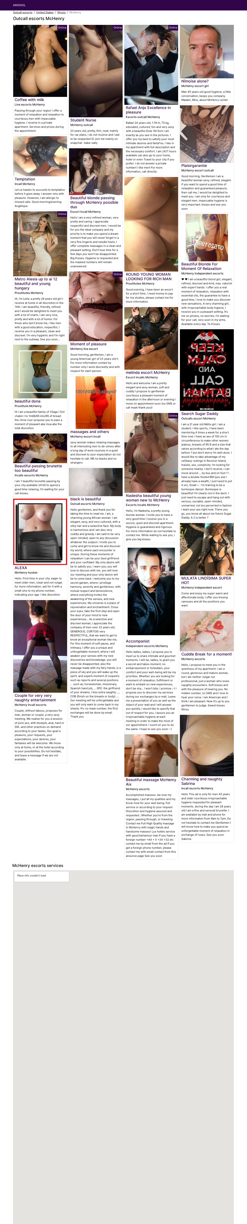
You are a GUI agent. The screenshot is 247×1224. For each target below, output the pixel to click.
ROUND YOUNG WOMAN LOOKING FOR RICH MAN (149, 276)
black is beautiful (85, 499)
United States (45, 12)
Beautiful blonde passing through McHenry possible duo (94, 202)
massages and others (89, 431)
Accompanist (138, 641)
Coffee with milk (29, 99)
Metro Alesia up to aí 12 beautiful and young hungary (36, 283)
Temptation (25, 179)
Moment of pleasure (88, 344)
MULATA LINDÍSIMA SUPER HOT (206, 580)
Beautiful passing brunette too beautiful (38, 468)
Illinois (61, 12)
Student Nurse (83, 120)
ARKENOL (19, 5)
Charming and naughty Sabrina (201, 781)
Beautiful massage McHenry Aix (151, 781)
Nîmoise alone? (195, 81)
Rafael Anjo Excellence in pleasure (148, 109)
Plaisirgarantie (194, 165)
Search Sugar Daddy (199, 413)
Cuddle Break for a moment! (206, 654)
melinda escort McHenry (148, 372)
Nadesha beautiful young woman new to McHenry (148, 497)
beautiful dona (28, 401)
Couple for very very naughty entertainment (35, 697)
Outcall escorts (22, 12)
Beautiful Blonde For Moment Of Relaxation (201, 266)
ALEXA (21, 567)
